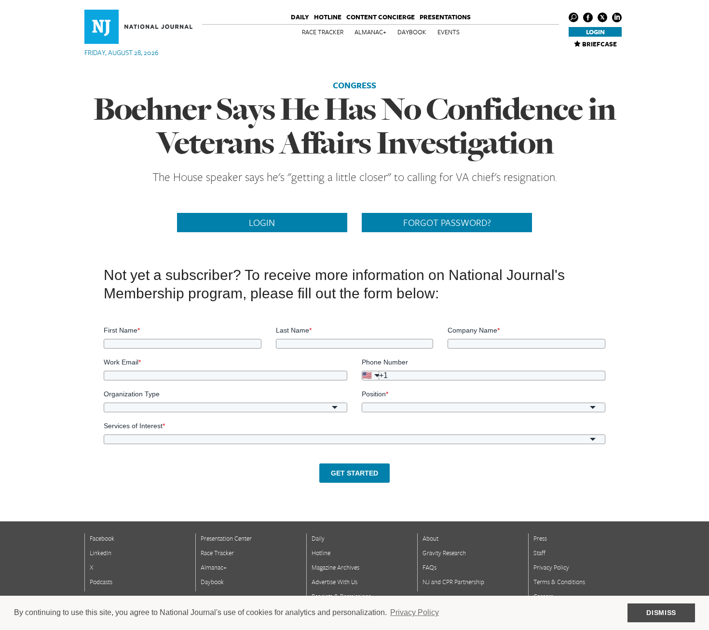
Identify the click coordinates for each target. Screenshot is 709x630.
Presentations (445, 17)
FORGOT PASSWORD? (447, 222)
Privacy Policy (551, 567)
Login (595, 32)
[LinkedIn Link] (617, 17)
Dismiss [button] (661, 612)
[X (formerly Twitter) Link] (602, 17)
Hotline (327, 17)
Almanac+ (370, 32)
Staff (539, 552)
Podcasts (101, 581)
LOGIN (262, 222)
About (430, 538)
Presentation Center (226, 538)
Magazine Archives (335, 567)
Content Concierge (380, 17)
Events (448, 32)
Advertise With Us (334, 581)
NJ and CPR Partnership (453, 581)
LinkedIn (100, 552)
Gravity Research (444, 552)
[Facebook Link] (588, 17)
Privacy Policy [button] (414, 612)
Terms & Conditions (559, 581)
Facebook (102, 538)
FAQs (429, 567)
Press (540, 538)
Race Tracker (322, 32)
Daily (300, 17)
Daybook (411, 32)
